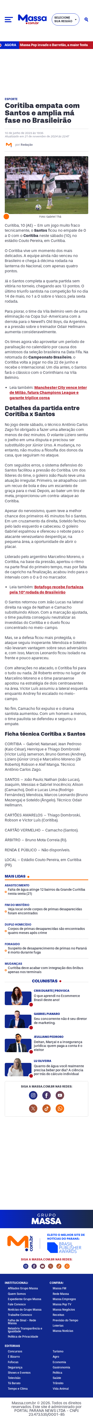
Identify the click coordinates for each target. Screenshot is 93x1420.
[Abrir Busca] (86, 19)
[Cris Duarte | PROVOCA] (18, 996)
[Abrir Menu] (9, 19)
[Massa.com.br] (32, 19)
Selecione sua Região (63, 19)
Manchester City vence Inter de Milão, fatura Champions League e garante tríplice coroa (48, 392)
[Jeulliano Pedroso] (18, 1043)
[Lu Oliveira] (18, 1067)
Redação (27, 144)
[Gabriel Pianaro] (18, 1019)
